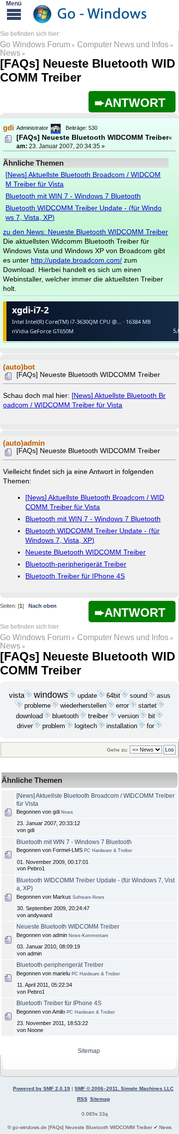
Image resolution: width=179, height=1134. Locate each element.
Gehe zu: (117, 750)
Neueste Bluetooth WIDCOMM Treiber (85, 552)
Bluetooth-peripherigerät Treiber (75, 564)
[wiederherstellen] (110, 705)
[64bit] (124, 695)
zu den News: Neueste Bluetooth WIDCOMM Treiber (85, 232)
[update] (101, 695)
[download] (47, 716)
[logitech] (101, 726)
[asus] (19, 705)
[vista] (28, 695)
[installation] (141, 726)
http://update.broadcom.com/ (76, 260)
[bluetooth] (83, 716)
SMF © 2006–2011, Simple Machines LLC (124, 1088)
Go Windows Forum (35, 44)
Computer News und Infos (123, 44)
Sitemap (89, 1050)
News (10, 53)
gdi (8, 127)
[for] (158, 726)
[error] (133, 705)
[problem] (69, 726)
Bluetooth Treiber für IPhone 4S (75, 576)
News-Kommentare (88, 935)
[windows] (72, 695)
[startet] (161, 705)
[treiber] (112, 716)
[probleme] (55, 705)
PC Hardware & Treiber (108, 850)
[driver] (37, 726)
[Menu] (14, 14)
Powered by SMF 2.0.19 (41, 1088)
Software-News (88, 897)
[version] (143, 716)
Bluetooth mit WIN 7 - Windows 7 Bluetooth (73, 196)
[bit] (159, 716)
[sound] (151, 695)
